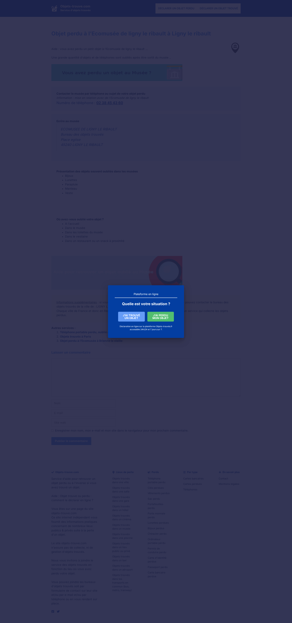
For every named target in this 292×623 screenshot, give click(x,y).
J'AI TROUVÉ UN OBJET (131, 317)
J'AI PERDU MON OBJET (160, 317)
